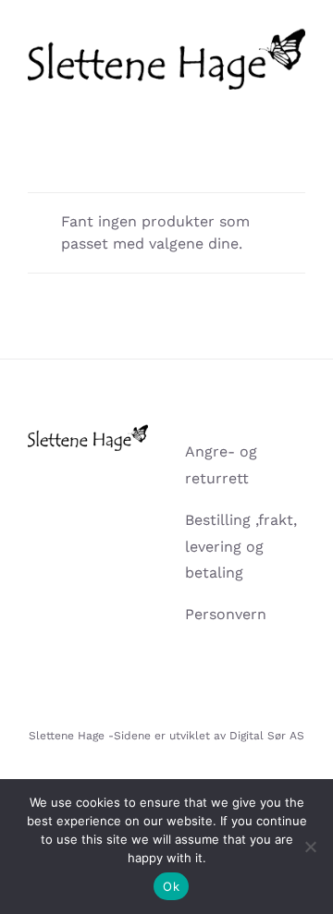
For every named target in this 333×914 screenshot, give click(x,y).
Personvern (225, 614)
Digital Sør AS (266, 735)
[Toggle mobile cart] (264, 99)
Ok (171, 886)
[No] (310, 846)
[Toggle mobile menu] (297, 99)
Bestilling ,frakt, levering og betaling (241, 546)
